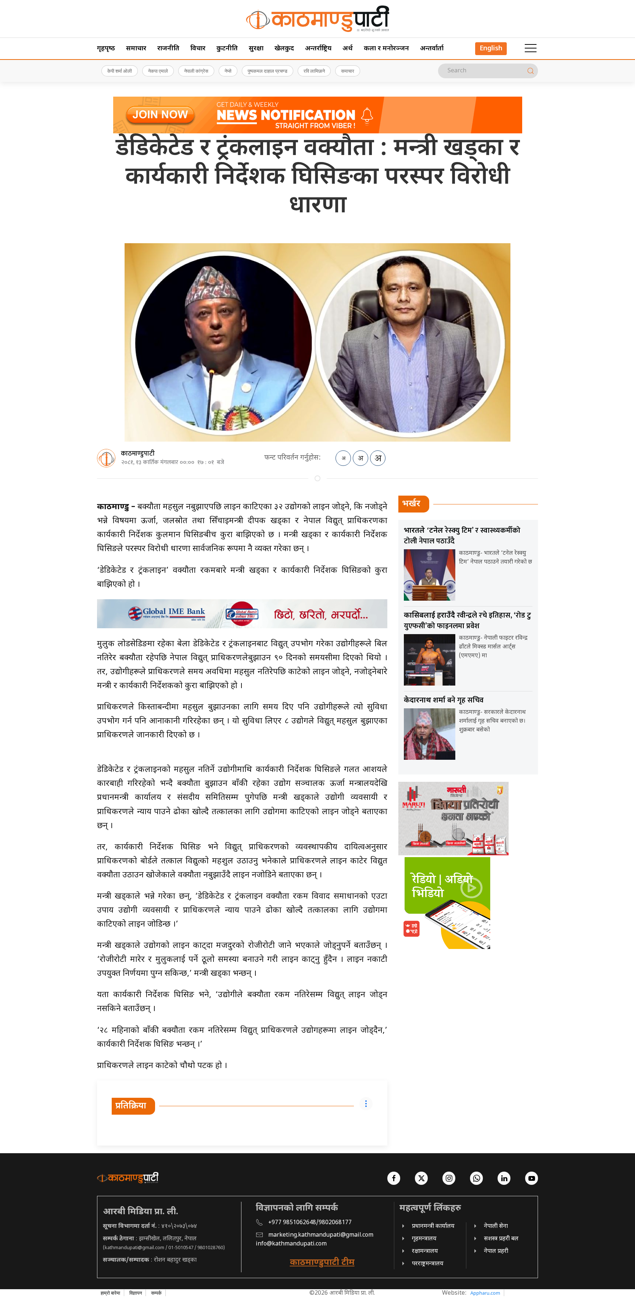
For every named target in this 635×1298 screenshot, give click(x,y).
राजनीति (168, 48)
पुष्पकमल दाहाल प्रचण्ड (267, 71)
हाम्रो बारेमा (110, 1293)
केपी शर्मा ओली (119, 71)
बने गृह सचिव (444, 700)
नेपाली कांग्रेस (196, 71)
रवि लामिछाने (314, 71)
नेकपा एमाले (158, 71)
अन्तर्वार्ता (432, 48)
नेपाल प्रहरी (496, 1251)
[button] (530, 48)
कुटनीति (227, 48)
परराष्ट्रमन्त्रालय (428, 1264)
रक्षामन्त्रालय (425, 1251)
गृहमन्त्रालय (424, 1239)
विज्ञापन (135, 1293)
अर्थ (347, 48)
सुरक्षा (256, 48)
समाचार (136, 48)
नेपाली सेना (496, 1226)
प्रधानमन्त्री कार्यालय (433, 1226)
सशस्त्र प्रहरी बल (501, 1239)
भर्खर (411, 504)
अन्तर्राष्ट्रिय (318, 48)
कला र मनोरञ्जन (386, 48)
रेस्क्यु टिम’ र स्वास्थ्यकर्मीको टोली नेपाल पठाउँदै (462, 535)
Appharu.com (485, 1293)
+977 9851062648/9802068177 (310, 1223)
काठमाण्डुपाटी (138, 453)
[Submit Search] (530, 71)
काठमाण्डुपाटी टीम (322, 1263)
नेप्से (228, 71)
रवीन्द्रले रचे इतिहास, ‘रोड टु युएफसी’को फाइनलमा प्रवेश (467, 620)
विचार (197, 48)
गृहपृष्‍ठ (106, 48)
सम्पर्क (156, 1293)
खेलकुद (284, 48)
